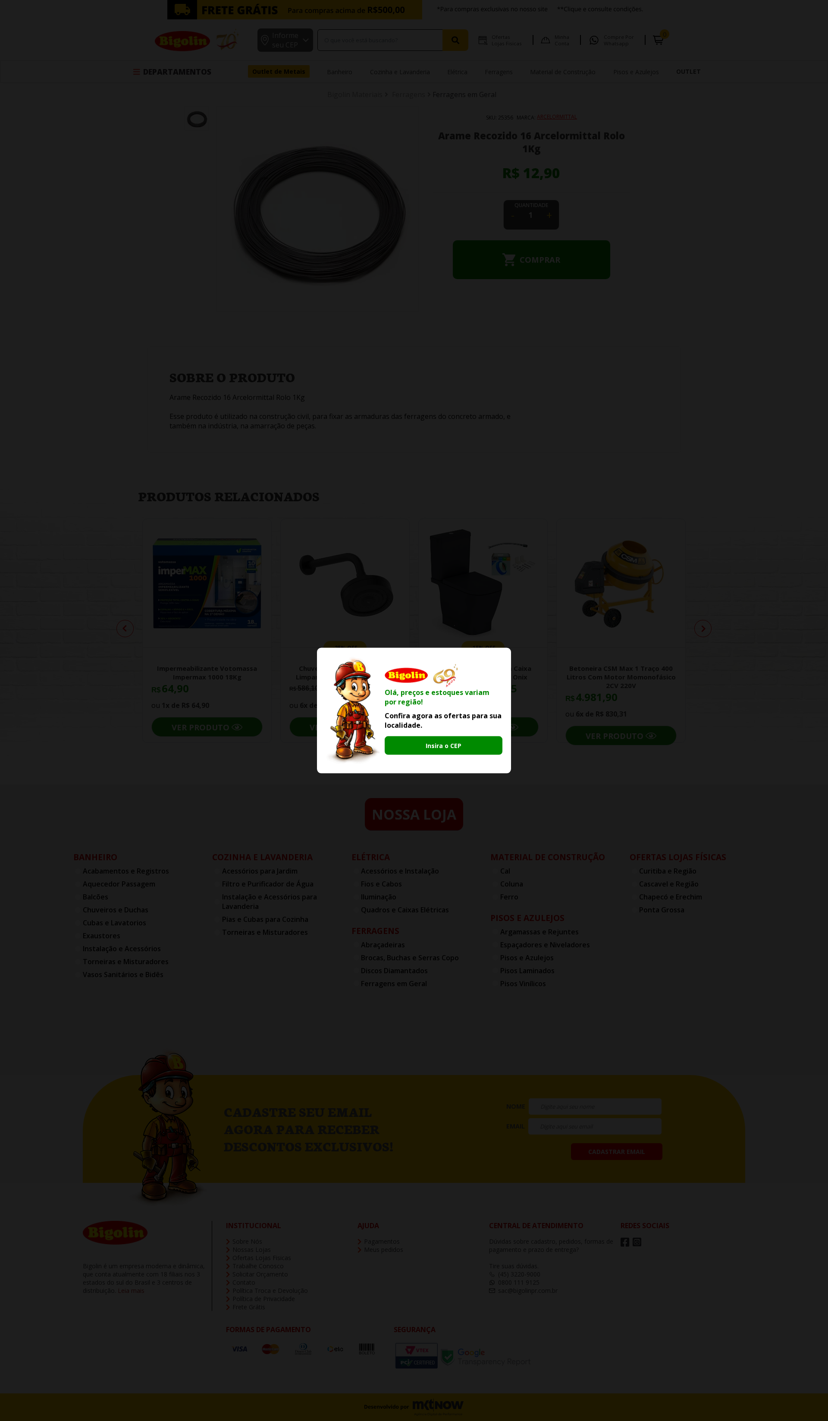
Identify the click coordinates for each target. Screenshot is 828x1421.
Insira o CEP (443, 746)
